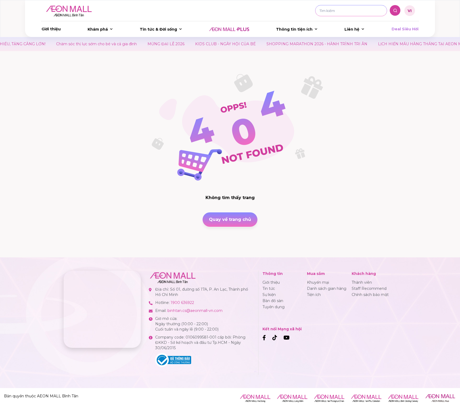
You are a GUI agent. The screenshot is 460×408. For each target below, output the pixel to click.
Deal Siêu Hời (405, 29)
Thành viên (362, 282)
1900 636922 (182, 302)
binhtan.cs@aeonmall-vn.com (195, 310)
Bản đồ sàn (272, 300)
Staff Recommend (369, 288)
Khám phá (98, 29)
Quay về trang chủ (230, 219)
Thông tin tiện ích (294, 29)
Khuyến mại (318, 282)
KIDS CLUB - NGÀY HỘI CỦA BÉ (209, 44)
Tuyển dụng (273, 306)
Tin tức (268, 288)
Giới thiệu (51, 29)
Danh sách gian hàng (326, 288)
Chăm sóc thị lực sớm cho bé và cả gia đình (80, 44)
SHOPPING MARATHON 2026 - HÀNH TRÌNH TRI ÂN (300, 44)
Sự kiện (269, 294)
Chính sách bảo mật (370, 294)
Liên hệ (351, 29)
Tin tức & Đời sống (158, 29)
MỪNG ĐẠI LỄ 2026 (150, 44)
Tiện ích (314, 294)
